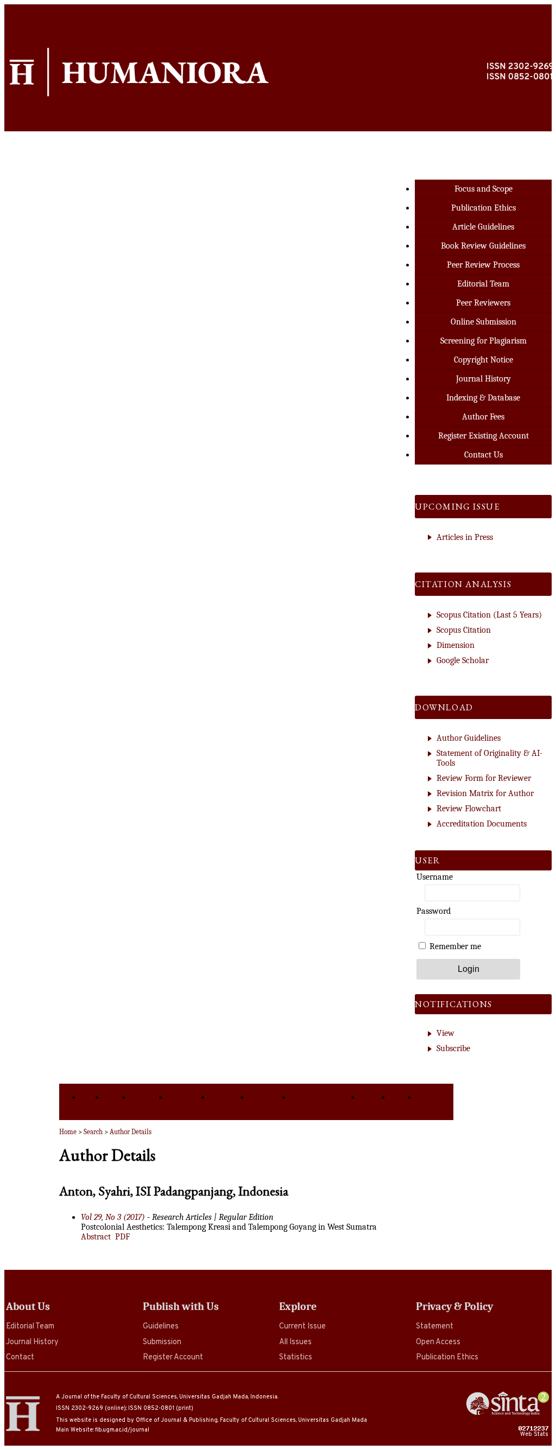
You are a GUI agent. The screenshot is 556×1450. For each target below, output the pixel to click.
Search (375, 1097)
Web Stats (535, 1434)
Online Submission (483, 322)
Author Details (130, 1132)
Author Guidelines (469, 738)
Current (149, 1097)
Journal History (32, 1342)
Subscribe (453, 1048)
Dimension (456, 645)
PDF (122, 1237)
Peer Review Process (483, 265)
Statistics (295, 1357)
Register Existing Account (483, 436)
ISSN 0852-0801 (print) (160, 1408)
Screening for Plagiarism (483, 341)
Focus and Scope (483, 189)
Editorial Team (30, 1326)
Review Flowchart (469, 808)
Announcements (325, 1097)
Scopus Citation (464, 630)
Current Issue (302, 1326)
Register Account (173, 1357)
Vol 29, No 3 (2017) (113, 1217)
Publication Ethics (447, 1357)
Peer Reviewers (483, 303)
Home (93, 1097)
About (117, 1097)
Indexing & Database (483, 398)
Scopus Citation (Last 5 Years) (489, 615)
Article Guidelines (483, 227)
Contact (20, 1357)
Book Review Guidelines (483, 246)
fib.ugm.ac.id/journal (122, 1430)
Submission (162, 1342)
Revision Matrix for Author (485, 793)
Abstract (96, 1237)
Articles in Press (465, 537)
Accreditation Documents (482, 824)
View (445, 1033)
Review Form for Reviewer (484, 778)
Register (435, 1097)
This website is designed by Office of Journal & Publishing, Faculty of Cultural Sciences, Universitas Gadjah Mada (211, 1420)
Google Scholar (463, 660)
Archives (229, 1097)
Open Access (438, 1342)
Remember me (455, 946)
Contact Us (483, 455)
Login (403, 1097)
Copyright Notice (483, 360)
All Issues (295, 1342)
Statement (434, 1326)
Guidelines (161, 1326)
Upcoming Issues (189, 1102)
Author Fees (483, 417)
